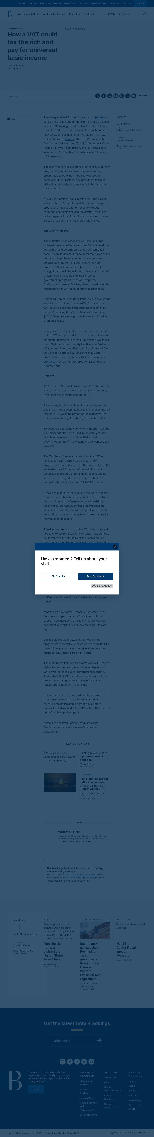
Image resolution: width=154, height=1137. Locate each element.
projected (97, 117)
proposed (50, 361)
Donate (140, 3)
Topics (126, 14)
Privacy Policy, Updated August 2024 (24, 1133)
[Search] (145, 14)
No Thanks (58, 576)
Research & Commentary (77, 3)
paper (68, 139)
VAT (48, 198)
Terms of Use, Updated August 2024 (62, 1133)
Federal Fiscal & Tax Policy (129, 130)
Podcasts (133, 1095)
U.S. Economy (123, 123)
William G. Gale (15, 65)
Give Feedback (95, 576)
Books (131, 1090)
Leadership (110, 1077)
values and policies (65, 877)
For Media (114, 3)
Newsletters (99, 3)
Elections (88, 14)
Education (74, 14)
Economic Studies (124, 140)
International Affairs (29, 14)
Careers (108, 1082)
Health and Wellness (108, 14)
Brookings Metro (88, 1114)
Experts (23, 3)
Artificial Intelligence (54, 14)
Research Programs (50, 3)
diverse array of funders (83, 874)
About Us (126, 3)
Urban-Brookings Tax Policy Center (74, 841)
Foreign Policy (87, 1097)
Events (33, 3)
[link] (27, 934)
